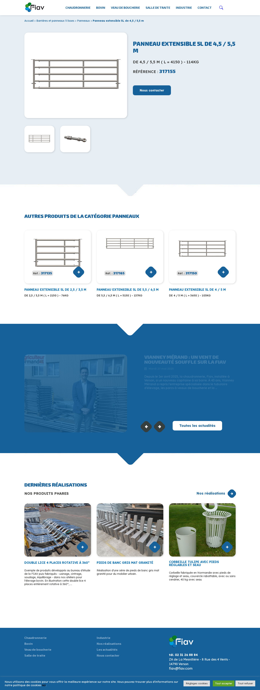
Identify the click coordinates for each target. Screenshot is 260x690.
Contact (205, 7)
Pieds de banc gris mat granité (125, 563)
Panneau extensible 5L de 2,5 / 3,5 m (55, 289)
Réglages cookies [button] (197, 683)
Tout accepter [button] (223, 683)
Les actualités (107, 649)
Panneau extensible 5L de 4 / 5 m (197, 289)
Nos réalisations (210, 493)
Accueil (28, 20)
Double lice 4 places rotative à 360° (57, 563)
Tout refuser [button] (245, 683)
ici (44, 685)
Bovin (100, 7)
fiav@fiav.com (180, 668)
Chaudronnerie (77, 7)
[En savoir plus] (75, 393)
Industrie (184, 7)
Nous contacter (152, 90)
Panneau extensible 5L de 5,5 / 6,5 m (128, 289)
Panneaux (83, 20)
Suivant (159, 426)
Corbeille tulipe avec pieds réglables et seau (194, 563)
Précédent (146, 426)
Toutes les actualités (197, 425)
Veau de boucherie (125, 7)
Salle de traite (158, 7)
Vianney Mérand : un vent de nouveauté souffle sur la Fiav (185, 359)
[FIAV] (34, 6)
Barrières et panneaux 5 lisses (55, 20)
